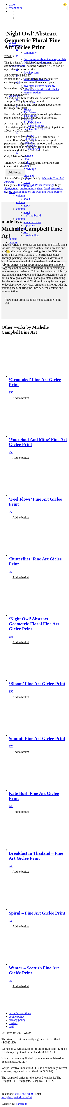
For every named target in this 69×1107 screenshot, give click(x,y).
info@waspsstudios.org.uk (16, 1097)
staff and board (32, 215)
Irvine (27, 182)
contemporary (28, 188)
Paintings (48, 185)
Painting (41, 191)
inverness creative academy (39, 85)
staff (11, 1026)
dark (39, 188)
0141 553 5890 (24, 1093)
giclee (7, 191)
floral (47, 188)
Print (50, 191)
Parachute (21, 1103)
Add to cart (15, 172)
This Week (30, 112)
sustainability (31, 235)
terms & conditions (20, 1013)
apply (27, 205)
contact (13, 238)
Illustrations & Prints (30, 185)
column (20, 195)
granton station (32, 92)
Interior (17, 191)
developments (32, 72)
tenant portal (16, 7)
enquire (13, 242)
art (16, 188)
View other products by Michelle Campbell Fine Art (33, 301)
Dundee (28, 155)
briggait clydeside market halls (41, 89)
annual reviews (32, 222)
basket (12, 4)
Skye (26, 159)
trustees (13, 1023)
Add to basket (21, 398)
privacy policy (17, 1019)
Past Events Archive (35, 129)
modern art (28, 191)
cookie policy (16, 1016)
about (27, 198)
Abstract (9, 188)
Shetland (29, 175)
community (30, 52)
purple (58, 191)
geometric (57, 188)
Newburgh (30, 168)
